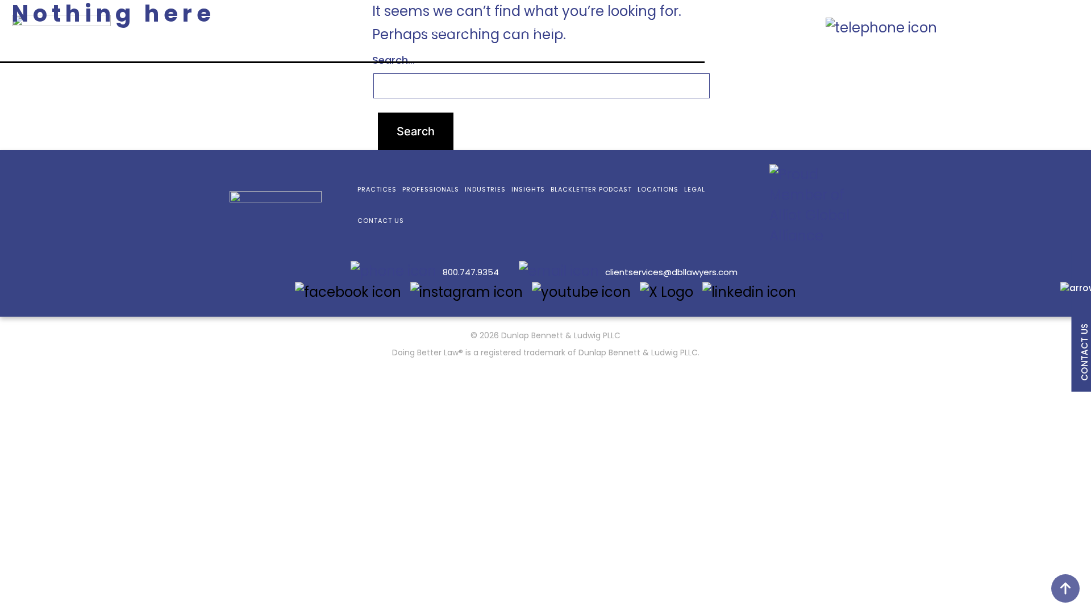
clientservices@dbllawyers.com (671, 272)
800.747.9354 (994, 26)
